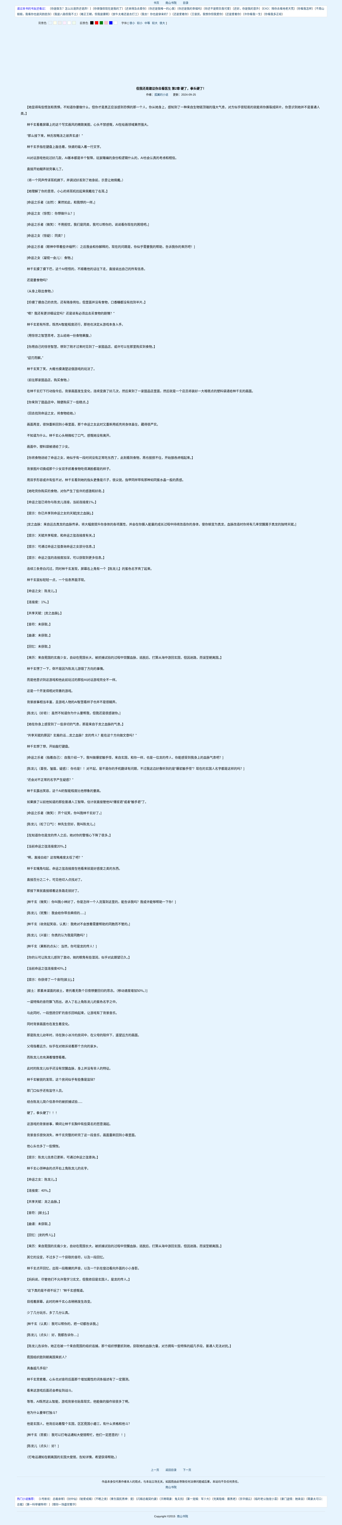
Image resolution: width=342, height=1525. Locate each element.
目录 (185, 2)
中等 (147, 23)
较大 (155, 23)
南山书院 (171, 2)
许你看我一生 (252, 14)
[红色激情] (96, 23)
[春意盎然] (101, 23)
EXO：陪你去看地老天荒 (278, 8)
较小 (139, 23)
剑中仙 (72, 1498)
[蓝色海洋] (111, 23)
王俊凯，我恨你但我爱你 (207, 14)
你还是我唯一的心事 (161, 8)
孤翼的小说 (161, 94)
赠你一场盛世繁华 (64, 1504)
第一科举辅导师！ (38, 1504)
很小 (132, 23)
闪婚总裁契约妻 (147, 1498)
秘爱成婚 (85, 1498)
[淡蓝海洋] (50, 23)
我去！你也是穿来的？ (155, 14)
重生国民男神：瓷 (122, 1498)
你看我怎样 (305, 8)
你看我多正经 (273, 14)
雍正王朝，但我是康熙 (94, 14)
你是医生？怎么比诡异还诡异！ (70, 8)
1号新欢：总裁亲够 (52, 1498)
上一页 (155, 1469)
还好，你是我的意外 (246, 8)
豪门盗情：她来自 (292, 1498)
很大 (162, 23)
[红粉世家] (64, 23)
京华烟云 (245, 1498)
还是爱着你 (180, 14)
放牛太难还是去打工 (125, 14)
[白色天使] (115, 23)
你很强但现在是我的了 (108, 8)
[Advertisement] (171, 55)
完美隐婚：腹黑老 (224, 1498)
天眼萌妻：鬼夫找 (172, 1498)
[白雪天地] (69, 23)
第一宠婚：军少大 (198, 1498)
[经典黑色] (92, 23)
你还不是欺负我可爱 (217, 8)
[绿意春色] (74, 23)
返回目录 (171, 1469)
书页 (156, 2)
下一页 (187, 1469)
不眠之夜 (101, 1498)
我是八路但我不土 (65, 14)
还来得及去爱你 (135, 8)
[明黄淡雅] (55, 23)
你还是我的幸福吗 (190, 8)
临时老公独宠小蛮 (266, 1498)
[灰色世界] (60, 23)
